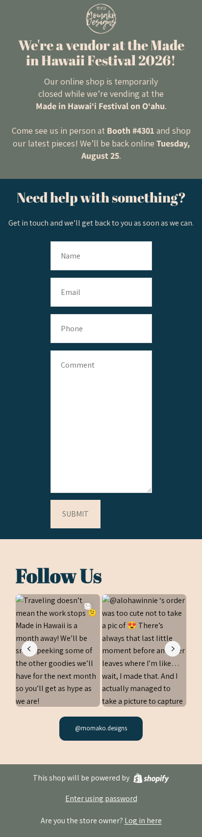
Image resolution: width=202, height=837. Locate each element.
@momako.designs (101, 728)
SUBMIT (75, 514)
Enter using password (101, 798)
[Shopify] (151, 778)
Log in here (143, 820)
